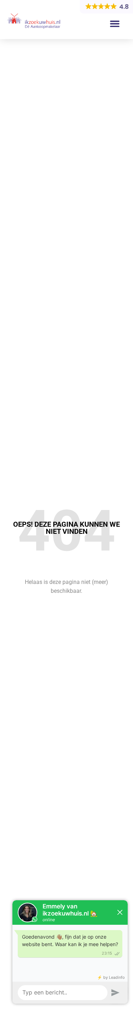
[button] (115, 24)
